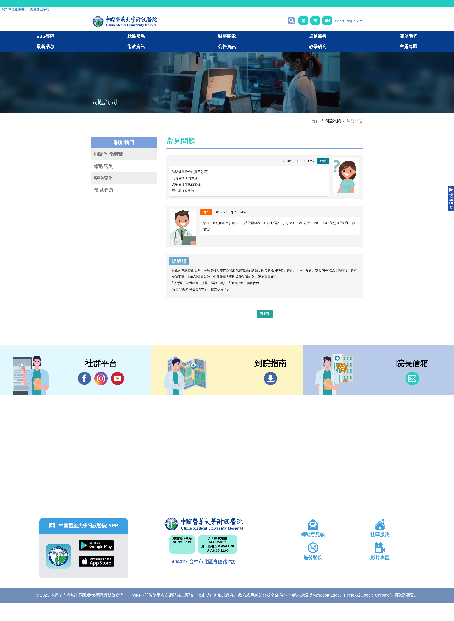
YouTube (117, 378)
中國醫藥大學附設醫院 (203, 524)
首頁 (315, 121)
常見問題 (354, 121)
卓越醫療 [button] (318, 36)
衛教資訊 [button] (136, 46)
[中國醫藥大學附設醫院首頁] (124, 21)
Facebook (84, 378)
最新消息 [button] (45, 46)
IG (101, 378)
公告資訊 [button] (227, 46)
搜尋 (291, 20)
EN (327, 20)
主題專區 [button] (408, 46)
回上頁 (264, 314)
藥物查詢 (103, 178)
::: (4, 3)
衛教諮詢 (103, 166)
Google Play (96, 548)
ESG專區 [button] (45, 36)
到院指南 (270, 378)
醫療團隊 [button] (227, 36)
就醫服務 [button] (136, 36)
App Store (96, 564)
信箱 (412, 378)
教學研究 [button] (318, 46)
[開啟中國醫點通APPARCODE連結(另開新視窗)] (58, 556)
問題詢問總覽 (108, 154)
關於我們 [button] (408, 36)
